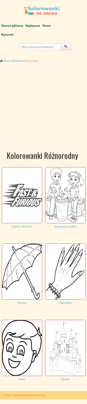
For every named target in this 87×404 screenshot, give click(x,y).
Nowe (46, 25)
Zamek (65, 379)
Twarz (21, 379)
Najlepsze (32, 25)
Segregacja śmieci (65, 226)
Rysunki (7, 34)
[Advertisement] (43, 110)
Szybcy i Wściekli (21, 226)
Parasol (22, 303)
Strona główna (12, 25)
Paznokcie (65, 303)
